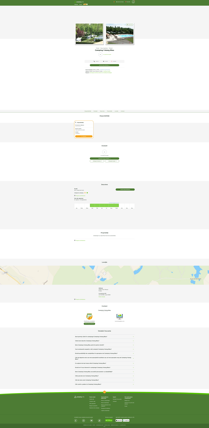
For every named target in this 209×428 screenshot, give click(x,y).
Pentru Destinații (105, 402)
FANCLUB (91, 399)
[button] (83, 126)
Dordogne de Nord (94, 72)
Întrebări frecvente (117, 399)
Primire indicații (102, 296)
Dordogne (109, 72)
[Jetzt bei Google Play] (126, 420)
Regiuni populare (93, 405)
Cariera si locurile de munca (129, 403)
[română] (114, 1)
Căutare (76, 4)
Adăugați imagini (111, 161)
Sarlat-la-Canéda (103, 72)
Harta (80, 4)
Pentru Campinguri (105, 400)
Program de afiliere (105, 408)
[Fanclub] (85, 4)
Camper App (92, 401)
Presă (126, 406)
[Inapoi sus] (104, 392)
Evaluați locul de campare (104, 158)
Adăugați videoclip (97, 161)
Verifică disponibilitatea (104, 65)
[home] (79, 396)
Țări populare (92, 403)
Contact (115, 401)
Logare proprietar (105, 410)
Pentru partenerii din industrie (106, 405)
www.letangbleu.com (119, 321)
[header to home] (79, 2)
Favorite (128, 1)
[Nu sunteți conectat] (133, 1)
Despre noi (127, 400)
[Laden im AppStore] (119, 420)
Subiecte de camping (94, 407)
